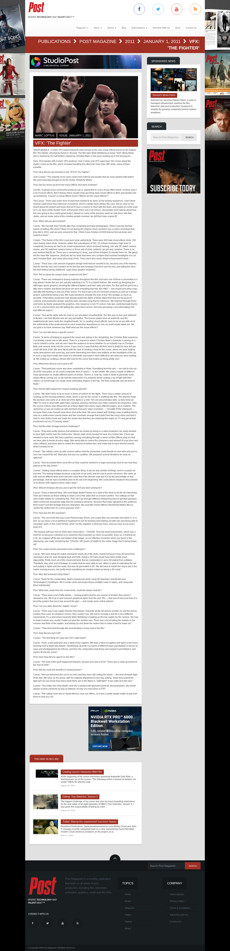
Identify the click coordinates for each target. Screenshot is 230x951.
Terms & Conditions (180, 908)
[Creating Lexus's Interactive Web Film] (45, 774)
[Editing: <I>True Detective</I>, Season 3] (45, 801)
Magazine (130, 908)
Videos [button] (110, 28)
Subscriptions (177, 894)
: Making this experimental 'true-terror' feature (89, 821)
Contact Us (191, 28)
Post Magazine (98, 41)
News (128, 901)
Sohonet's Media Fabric (163, 95)
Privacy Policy (177, 901)
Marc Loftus (44, 135)
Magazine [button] (81, 28)
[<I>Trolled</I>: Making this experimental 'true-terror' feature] (45, 826)
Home (128, 894)
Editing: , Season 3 (80, 796)
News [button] (97, 28)
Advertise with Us (179, 915)
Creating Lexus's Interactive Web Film (82, 771)
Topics (128, 915)
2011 (130, 41)
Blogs (128, 928)
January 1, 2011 (162, 41)
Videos (128, 921)
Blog (124, 28)
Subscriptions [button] (138, 28)
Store (177, 28)
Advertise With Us (161, 28)
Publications (55, 41)
